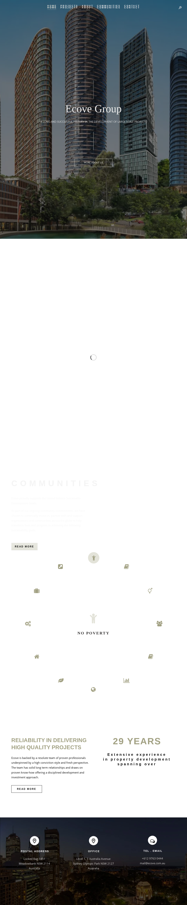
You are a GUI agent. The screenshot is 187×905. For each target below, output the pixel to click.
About (87, 6)
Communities (109, 6)
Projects (69, 6)
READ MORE (24, 546)
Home (52, 6)
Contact (132, 6)
